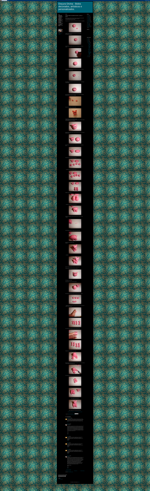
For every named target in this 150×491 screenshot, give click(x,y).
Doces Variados (89, 21)
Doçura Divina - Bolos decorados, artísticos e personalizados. (70, 6)
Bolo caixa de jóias (89, 50)
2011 (88, 56)
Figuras (88, 23)
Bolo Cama (89, 51)
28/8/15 (68, 440)
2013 (88, 40)
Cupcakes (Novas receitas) (89, 44)
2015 (88, 38)
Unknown (68, 436)
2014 (88, 39)
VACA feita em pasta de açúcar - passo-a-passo (89, 46)
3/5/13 (68, 434)
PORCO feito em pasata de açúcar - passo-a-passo (90, 53)
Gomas (88, 24)
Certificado (89, 17)
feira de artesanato (89, 22)
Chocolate (89, 18)
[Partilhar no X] (76, 413)
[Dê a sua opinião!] (75, 413)
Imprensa (88, 25)
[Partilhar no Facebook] (77, 413)
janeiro (89, 55)
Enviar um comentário (68, 469)
